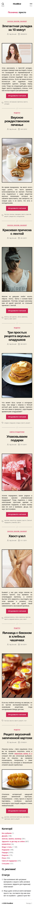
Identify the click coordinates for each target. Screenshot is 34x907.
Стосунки (5, 863)
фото (14, 319)
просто (25, 102)
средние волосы (14, 619)
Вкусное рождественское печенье (17, 121)
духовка (6, 817)
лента (19, 317)
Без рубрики (7, 833)
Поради (5, 852)
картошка (7, 819)
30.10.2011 (24, 644)
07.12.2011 (24, 444)
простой (28, 214)
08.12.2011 (24, 344)
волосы (6, 102)
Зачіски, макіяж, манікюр (17, 21)
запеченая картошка (16, 817)
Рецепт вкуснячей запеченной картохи (17, 736)
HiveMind (17, 4)
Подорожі (5, 850)
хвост (25, 619)
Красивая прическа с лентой (17, 231)
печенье (12, 214)
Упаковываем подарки (17, 438)
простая (27, 617)
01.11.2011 (24, 540)
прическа (20, 102)
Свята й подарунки (17, 432)
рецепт (6, 216)
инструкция (13, 102)
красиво (6, 520)
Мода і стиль (7, 847)
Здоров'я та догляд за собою (13, 841)
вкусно (12, 721)
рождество (12, 216)
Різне (4, 858)
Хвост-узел (17, 536)
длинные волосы (9, 617)
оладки (6, 423)
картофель (26, 817)
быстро (6, 214)
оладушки (12, 423)
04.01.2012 (24, 129)
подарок (19, 520)
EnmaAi (14, 34)
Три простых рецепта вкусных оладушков (17, 336)
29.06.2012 (24, 34)
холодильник (20, 216)
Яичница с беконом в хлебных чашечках (17, 636)
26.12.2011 (24, 238)
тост (25, 721)
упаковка (14, 522)
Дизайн (5, 836)
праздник (18, 214)
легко (17, 617)
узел (21, 619)
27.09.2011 (24, 742)
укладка (6, 104)
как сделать (13, 317)
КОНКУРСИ (6, 844)
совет (11, 319)
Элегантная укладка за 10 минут (17, 28)
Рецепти (17, 113)
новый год (13, 520)
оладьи (18, 423)
